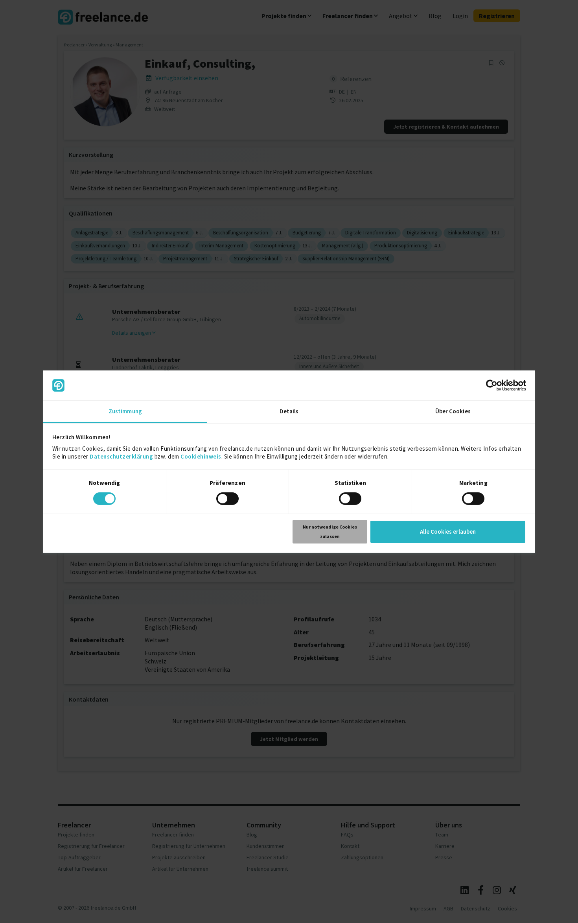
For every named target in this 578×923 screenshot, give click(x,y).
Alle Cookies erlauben (448, 531)
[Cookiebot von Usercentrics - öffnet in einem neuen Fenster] (491, 385)
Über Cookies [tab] (453, 411)
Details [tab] (289, 411)
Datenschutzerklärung (121, 456)
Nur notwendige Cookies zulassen (330, 531)
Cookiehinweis (200, 456)
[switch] (228, 500)
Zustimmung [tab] (125, 411)
